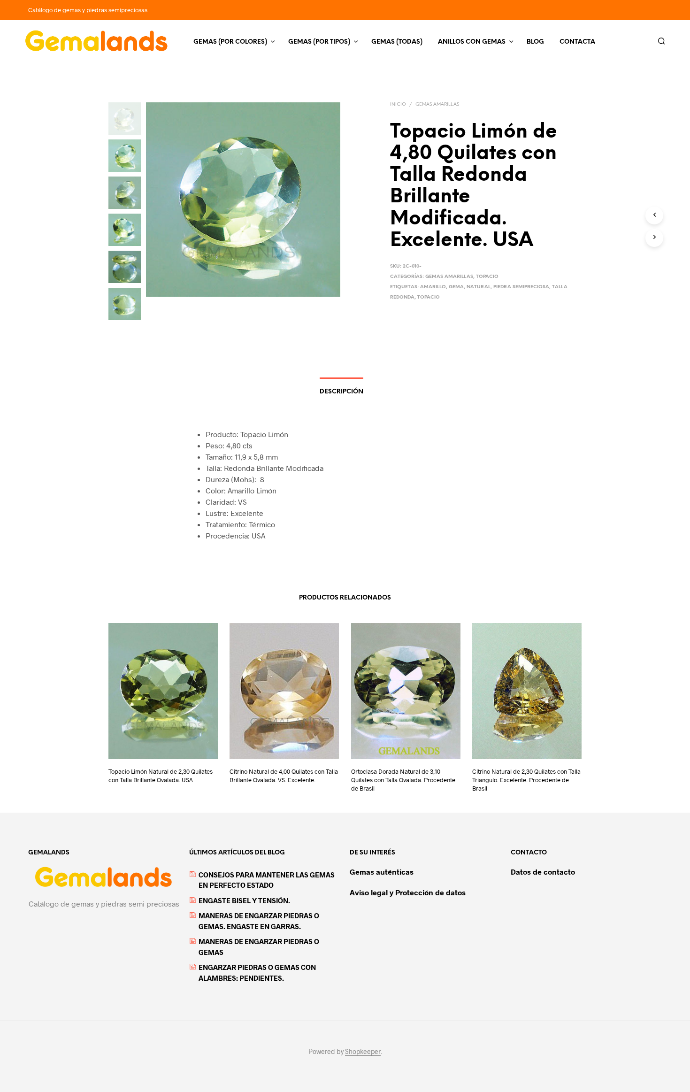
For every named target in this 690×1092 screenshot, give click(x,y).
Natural (479, 287)
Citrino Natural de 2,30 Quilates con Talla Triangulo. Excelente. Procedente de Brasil (526, 780)
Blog (535, 42)
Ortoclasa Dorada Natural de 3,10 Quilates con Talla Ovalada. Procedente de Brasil (403, 780)
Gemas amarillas (437, 104)
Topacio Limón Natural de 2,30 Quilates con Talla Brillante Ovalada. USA (160, 776)
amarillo (433, 287)
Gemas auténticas (382, 871)
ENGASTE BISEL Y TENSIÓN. (244, 900)
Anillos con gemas (472, 42)
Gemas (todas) (396, 42)
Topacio (487, 276)
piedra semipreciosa (521, 287)
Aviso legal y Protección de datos (408, 892)
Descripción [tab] (341, 392)
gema (456, 287)
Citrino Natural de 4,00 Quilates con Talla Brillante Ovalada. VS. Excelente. (284, 776)
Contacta (577, 42)
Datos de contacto (543, 871)
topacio (428, 297)
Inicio (398, 104)
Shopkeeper (363, 1051)
